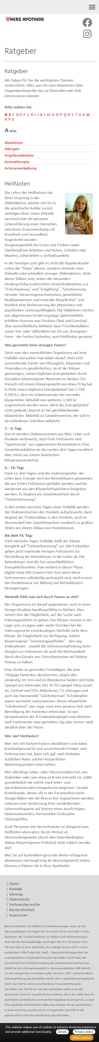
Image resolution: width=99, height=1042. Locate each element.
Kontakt (15, 888)
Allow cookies (82, 1037)
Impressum (18, 914)
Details (62, 1032)
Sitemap (16, 894)
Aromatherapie (17, 161)
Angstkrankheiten (19, 155)
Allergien (12, 148)
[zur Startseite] (25, 19)
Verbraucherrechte (24, 904)
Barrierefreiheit (22, 909)
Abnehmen (14, 142)
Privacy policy (84, 1032)
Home (14, 883)
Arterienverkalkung (20, 168)
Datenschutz (19, 899)
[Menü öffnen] (92, 7)
